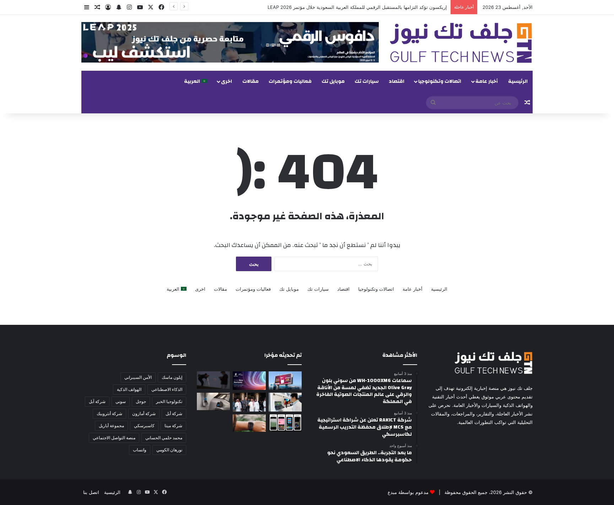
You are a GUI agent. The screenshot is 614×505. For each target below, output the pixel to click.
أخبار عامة (486, 81)
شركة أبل (174, 413)
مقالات (250, 81)
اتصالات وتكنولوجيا (439, 81)
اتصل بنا (91, 492)
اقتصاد (396, 81)
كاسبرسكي (144, 425)
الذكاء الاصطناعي (166, 389)
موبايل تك (333, 81)
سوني (120, 401)
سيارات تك (367, 81)
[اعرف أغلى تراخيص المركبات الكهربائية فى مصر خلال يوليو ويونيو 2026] (213, 401)
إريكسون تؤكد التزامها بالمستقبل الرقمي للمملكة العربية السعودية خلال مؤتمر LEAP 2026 (357, 7)
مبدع (392, 492)
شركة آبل (97, 401)
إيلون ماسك (172, 377)
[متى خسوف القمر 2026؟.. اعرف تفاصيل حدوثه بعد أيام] (213, 380)
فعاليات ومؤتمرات (290, 81)
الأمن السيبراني (138, 377)
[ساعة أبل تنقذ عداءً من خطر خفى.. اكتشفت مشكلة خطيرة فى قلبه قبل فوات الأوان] (249, 423)
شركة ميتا (173, 425)
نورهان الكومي (169, 449)
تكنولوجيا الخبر (169, 401)
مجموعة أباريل (111, 425)
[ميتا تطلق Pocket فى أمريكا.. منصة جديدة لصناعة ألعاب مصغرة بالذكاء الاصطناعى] (285, 423)
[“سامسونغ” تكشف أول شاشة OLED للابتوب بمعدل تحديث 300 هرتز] (285, 402)
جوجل (141, 401)
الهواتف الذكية (129, 389)
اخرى (226, 81)
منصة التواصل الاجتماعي (114, 437)
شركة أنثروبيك (109, 413)
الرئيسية (518, 81)
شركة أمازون (144, 413)
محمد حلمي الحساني (163, 437)
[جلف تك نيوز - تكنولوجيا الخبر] (461, 43)
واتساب (139, 449)
